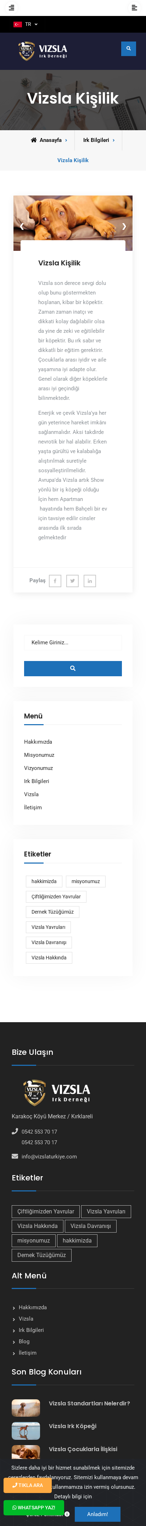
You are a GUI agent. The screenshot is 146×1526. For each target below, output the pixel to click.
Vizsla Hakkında (49, 957)
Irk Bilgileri (36, 781)
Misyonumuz (39, 755)
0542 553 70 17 (39, 1132)
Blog (24, 1341)
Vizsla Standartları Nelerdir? (89, 1403)
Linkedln (90, 581)
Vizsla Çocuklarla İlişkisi (83, 1449)
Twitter (72, 581)
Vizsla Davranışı (49, 942)
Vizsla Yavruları (48, 927)
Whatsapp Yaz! (36, 1507)
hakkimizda (44, 881)
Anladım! (97, 1514)
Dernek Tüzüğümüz (53, 912)
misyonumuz (86, 881)
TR (28, 24)
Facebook (55, 581)
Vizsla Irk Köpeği (72, 1426)
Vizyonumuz (38, 768)
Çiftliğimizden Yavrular (56, 896)
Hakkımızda (38, 742)
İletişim (33, 807)
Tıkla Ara (30, 1485)
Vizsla (31, 794)
